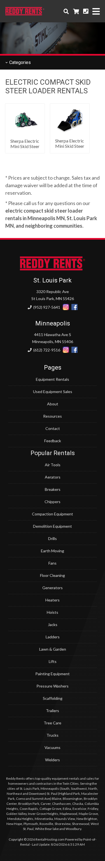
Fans (52, 563)
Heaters (52, 600)
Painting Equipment (52, 673)
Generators (52, 587)
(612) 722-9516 (46, 350)
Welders (52, 759)
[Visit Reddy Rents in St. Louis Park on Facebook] (74, 307)
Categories (19, 62)
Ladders (53, 636)
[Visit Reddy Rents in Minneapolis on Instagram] (66, 349)
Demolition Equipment (52, 526)
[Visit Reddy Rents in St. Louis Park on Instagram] (66, 307)
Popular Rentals (53, 452)
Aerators (52, 477)
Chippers (52, 501)
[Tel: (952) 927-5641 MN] (85, 11)
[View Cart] (76, 11)
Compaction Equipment (52, 514)
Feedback (52, 440)
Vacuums (52, 747)
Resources (52, 416)
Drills (52, 538)
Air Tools (52, 464)
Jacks (52, 624)
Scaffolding (52, 698)
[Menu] (96, 11)
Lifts (53, 661)
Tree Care (52, 722)
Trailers (52, 710)
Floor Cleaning (52, 575)
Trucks (52, 735)
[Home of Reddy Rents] (52, 269)
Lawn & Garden (52, 649)
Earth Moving (52, 550)
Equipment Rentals (52, 379)
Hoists (52, 612)
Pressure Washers (52, 686)
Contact (52, 428)
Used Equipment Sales (52, 391)
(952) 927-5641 (46, 307)
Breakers (52, 489)
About (52, 403)
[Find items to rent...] (66, 11)
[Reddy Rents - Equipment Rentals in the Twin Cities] (25, 13)
